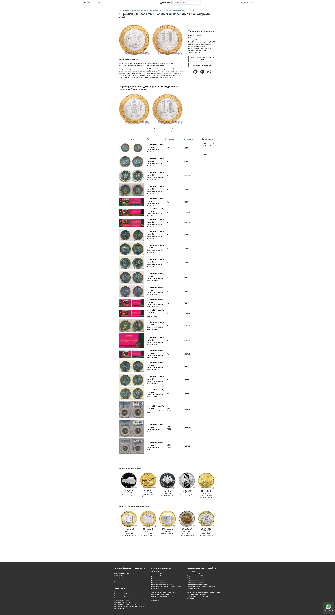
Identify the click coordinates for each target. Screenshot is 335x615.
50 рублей (187, 529)
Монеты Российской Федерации (123, 577)
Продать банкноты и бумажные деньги (125, 604)
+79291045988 (191, 598)
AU (213, 143)
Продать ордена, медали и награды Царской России (129, 606)
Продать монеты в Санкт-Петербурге (201, 568)
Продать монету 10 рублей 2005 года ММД (202, 58)
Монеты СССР (118, 575)
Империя (87, 2)
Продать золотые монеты (121, 598)
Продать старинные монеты (122, 602)
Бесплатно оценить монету (202, 65)
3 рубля (129, 490)
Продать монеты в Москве (160, 568)
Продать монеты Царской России (123, 596)
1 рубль (167, 491)
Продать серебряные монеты (122, 600)
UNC (206, 143)
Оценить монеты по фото (328, 611)
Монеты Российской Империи (122, 573)
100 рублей (167, 529)
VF (211, 146)
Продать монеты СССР (120, 594)
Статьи (116, 582)
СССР (98, 2)
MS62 (206, 158)
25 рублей (148, 490)
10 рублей (129, 529)
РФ (109, 2)
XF (205, 146)
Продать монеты (247, 2)
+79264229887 (154, 601)
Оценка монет (118, 591)
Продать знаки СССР (120, 608)
